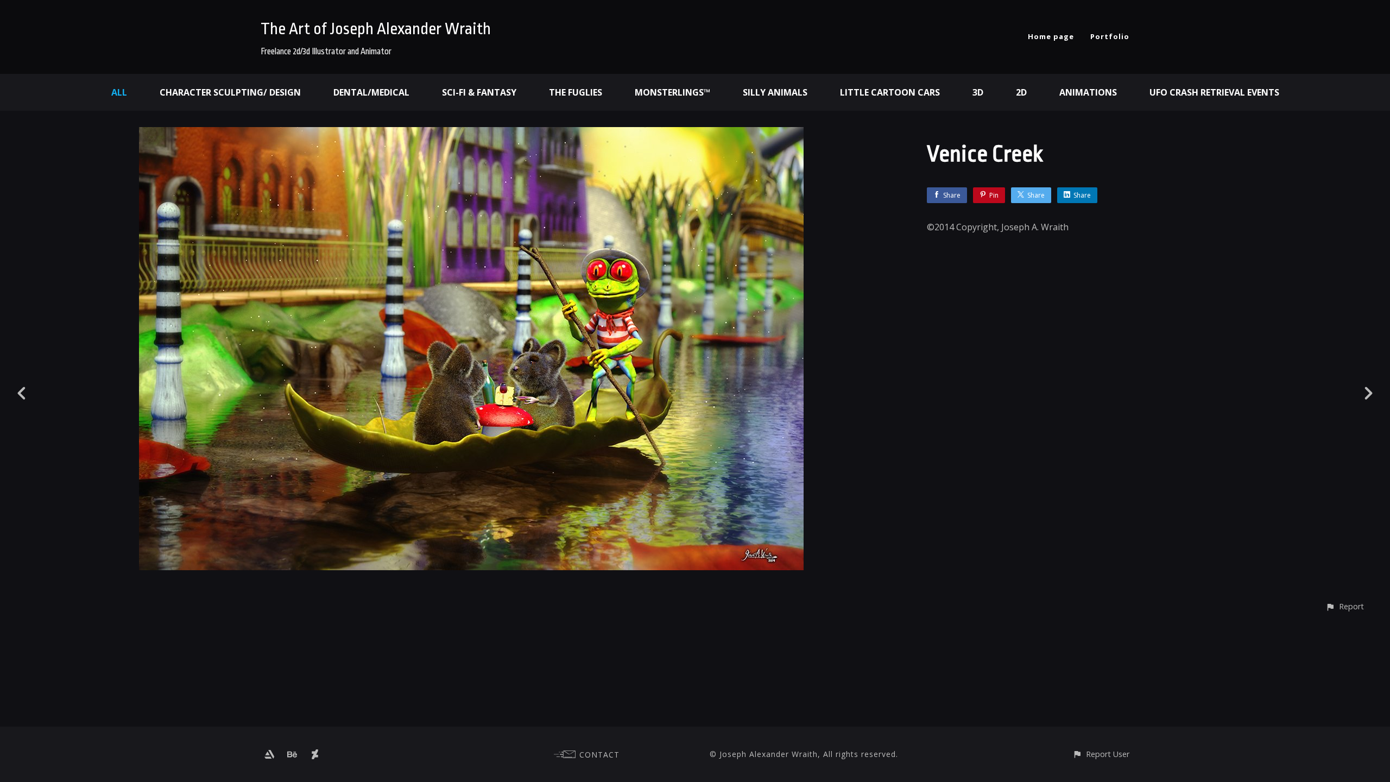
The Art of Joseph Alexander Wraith (376, 29)
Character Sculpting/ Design (230, 92)
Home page (1051, 36)
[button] (1344, 606)
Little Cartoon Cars (890, 92)
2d (1021, 92)
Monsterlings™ (672, 92)
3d (977, 92)
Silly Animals (775, 92)
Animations (1088, 92)
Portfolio (1109, 36)
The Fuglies (575, 92)
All (119, 92)
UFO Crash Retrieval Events (1214, 92)
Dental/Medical (371, 92)
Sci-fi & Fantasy (479, 92)
